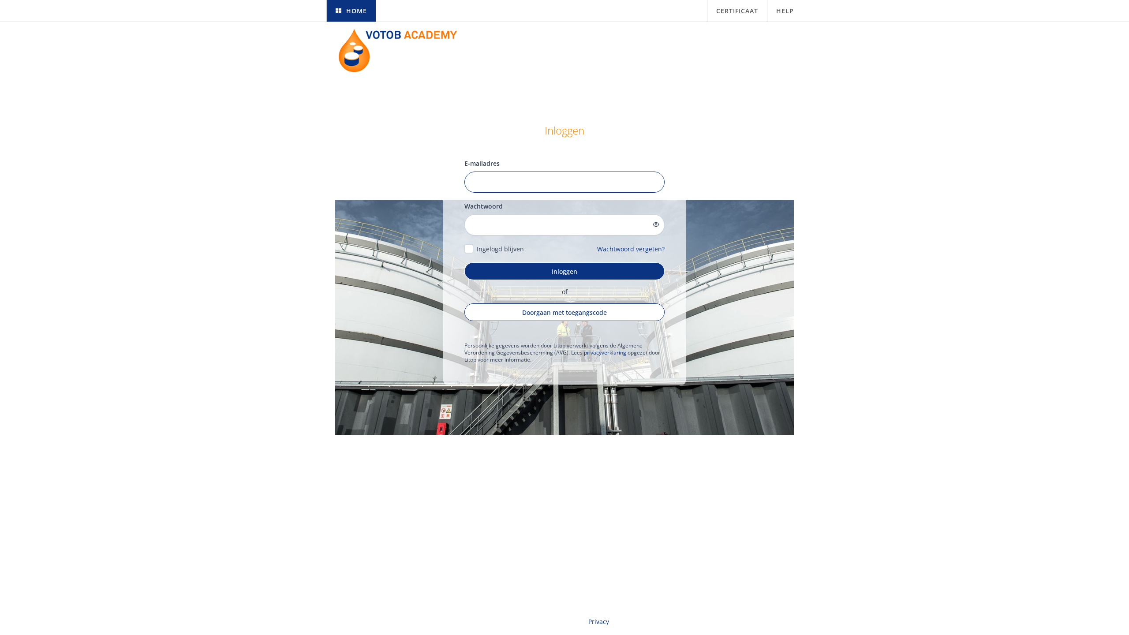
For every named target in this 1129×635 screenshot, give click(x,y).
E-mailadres (482, 163)
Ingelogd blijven (500, 249)
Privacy (598, 621)
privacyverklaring (605, 352)
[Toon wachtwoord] (656, 224)
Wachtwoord (483, 206)
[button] (351, 11)
